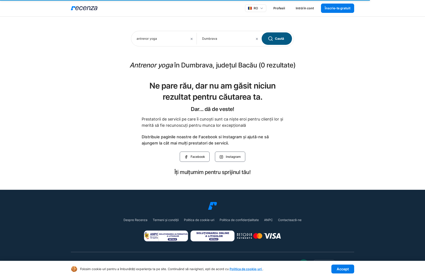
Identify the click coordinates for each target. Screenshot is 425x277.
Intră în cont (305, 8)
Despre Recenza (135, 220)
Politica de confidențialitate (239, 220)
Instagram (233, 156)
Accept (343, 269)
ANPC (268, 220)
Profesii (279, 8)
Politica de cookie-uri (199, 220)
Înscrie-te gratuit (337, 8)
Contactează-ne (289, 220)
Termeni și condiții (166, 220)
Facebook (198, 156)
